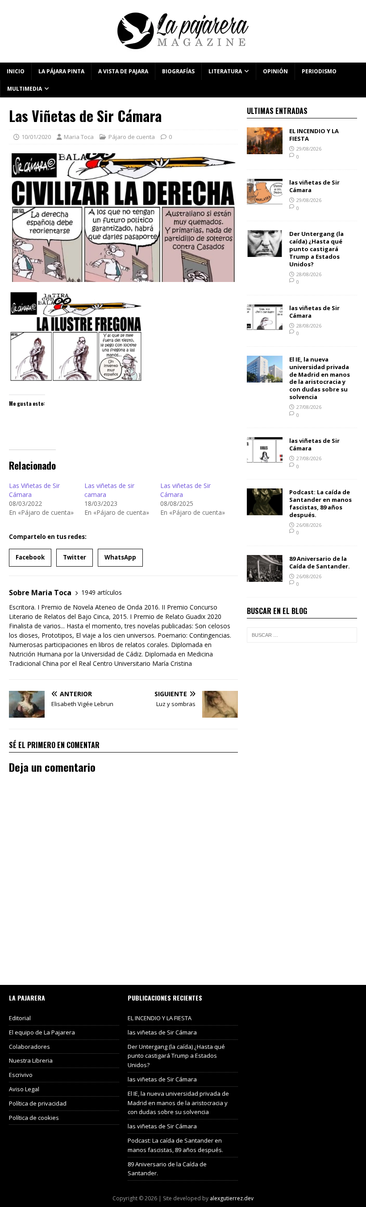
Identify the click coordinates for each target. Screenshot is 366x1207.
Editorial (20, 1018)
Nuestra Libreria (31, 1060)
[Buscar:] (302, 635)
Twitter (74, 557)
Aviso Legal (24, 1089)
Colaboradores (29, 1047)
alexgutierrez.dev (232, 1198)
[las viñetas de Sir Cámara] (265, 200)
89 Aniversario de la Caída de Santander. (319, 562)
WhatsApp (120, 557)
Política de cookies (34, 1118)
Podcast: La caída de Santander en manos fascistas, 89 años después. (320, 503)
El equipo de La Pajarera (42, 1032)
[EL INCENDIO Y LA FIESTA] (265, 149)
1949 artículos (101, 592)
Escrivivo (21, 1075)
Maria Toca (79, 137)
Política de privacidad (38, 1103)
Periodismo (319, 71)
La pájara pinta (61, 71)
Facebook (30, 557)
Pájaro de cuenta (131, 137)
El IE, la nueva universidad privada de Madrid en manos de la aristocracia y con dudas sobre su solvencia (319, 378)
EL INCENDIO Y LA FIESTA (314, 135)
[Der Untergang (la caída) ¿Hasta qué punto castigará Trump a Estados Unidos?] (265, 252)
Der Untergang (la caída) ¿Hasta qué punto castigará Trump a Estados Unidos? (316, 249)
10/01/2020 (36, 137)
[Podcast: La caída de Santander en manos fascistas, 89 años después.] (265, 510)
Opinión (275, 71)
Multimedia (24, 89)
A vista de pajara (123, 71)
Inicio (16, 71)
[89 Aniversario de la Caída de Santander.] (265, 576)
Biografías (178, 71)
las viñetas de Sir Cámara (314, 186)
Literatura (225, 71)
